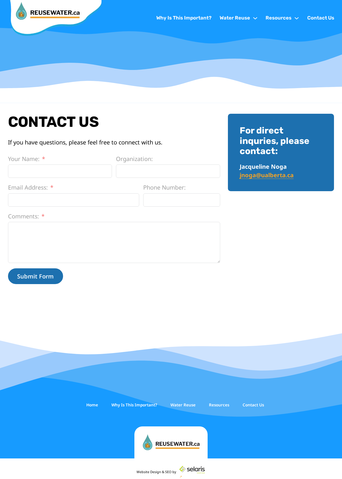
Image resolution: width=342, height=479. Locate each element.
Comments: (23, 216)
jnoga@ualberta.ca (267, 175)
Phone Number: (164, 187)
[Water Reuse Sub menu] (255, 18)
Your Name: (24, 159)
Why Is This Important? (184, 18)
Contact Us (320, 18)
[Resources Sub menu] (296, 18)
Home (92, 404)
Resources (279, 18)
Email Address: (28, 187)
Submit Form (35, 276)
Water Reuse (235, 18)
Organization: (134, 159)
